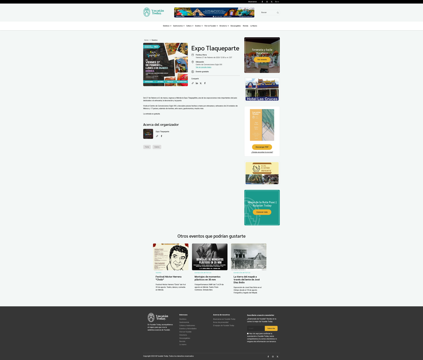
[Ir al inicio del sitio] (153, 16)
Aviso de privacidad (220, 322)
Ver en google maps (203, 67)
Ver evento (262, 60)
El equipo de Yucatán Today (223, 325)
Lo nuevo (182, 344)
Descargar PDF (262, 147)
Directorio (223, 26)
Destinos (166, 26)
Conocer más (262, 212)
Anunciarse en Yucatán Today (224, 319)
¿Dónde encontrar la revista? (262, 152)
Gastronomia (178, 26)
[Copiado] (192, 84)
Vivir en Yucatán (210, 26)
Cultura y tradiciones (187, 325)
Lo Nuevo (253, 26)
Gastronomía (184, 322)
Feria (147, 147)
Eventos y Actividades (188, 329)
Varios (156, 147)
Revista (245, 26)
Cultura (188, 26)
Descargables (236, 26)
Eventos (198, 26)
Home (146, 40)
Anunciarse (252, 2)
